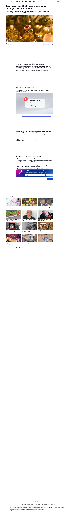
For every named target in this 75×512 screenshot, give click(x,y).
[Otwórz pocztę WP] (55, 1)
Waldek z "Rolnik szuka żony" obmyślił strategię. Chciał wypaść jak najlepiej (36, 115)
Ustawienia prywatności (51, 504)
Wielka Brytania (26, 498)
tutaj (26, 510)
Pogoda (34, 1)
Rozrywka (29, 1)
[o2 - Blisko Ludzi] (14, 1)
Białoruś (25, 497)
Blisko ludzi (18, 1)
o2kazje (22, 1)
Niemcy (25, 496)
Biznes (38, 1)
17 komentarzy (46, 44)
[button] (58, 1)
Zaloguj (61, 1)
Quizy (26, 1)
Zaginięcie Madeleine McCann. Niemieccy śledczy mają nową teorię (35, 168)
